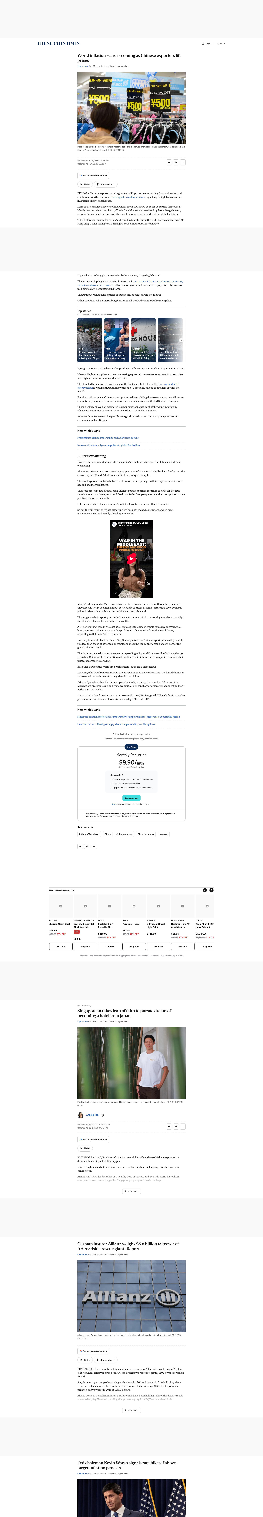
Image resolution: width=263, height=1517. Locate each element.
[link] (58, 43)
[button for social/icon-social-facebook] (176, 162)
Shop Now (60, 946)
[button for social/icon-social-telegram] (169, 162)
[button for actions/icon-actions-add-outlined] (102, 1115)
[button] (206, 43)
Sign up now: (83, 66)
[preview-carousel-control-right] (181, 340)
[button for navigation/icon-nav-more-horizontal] (183, 162)
